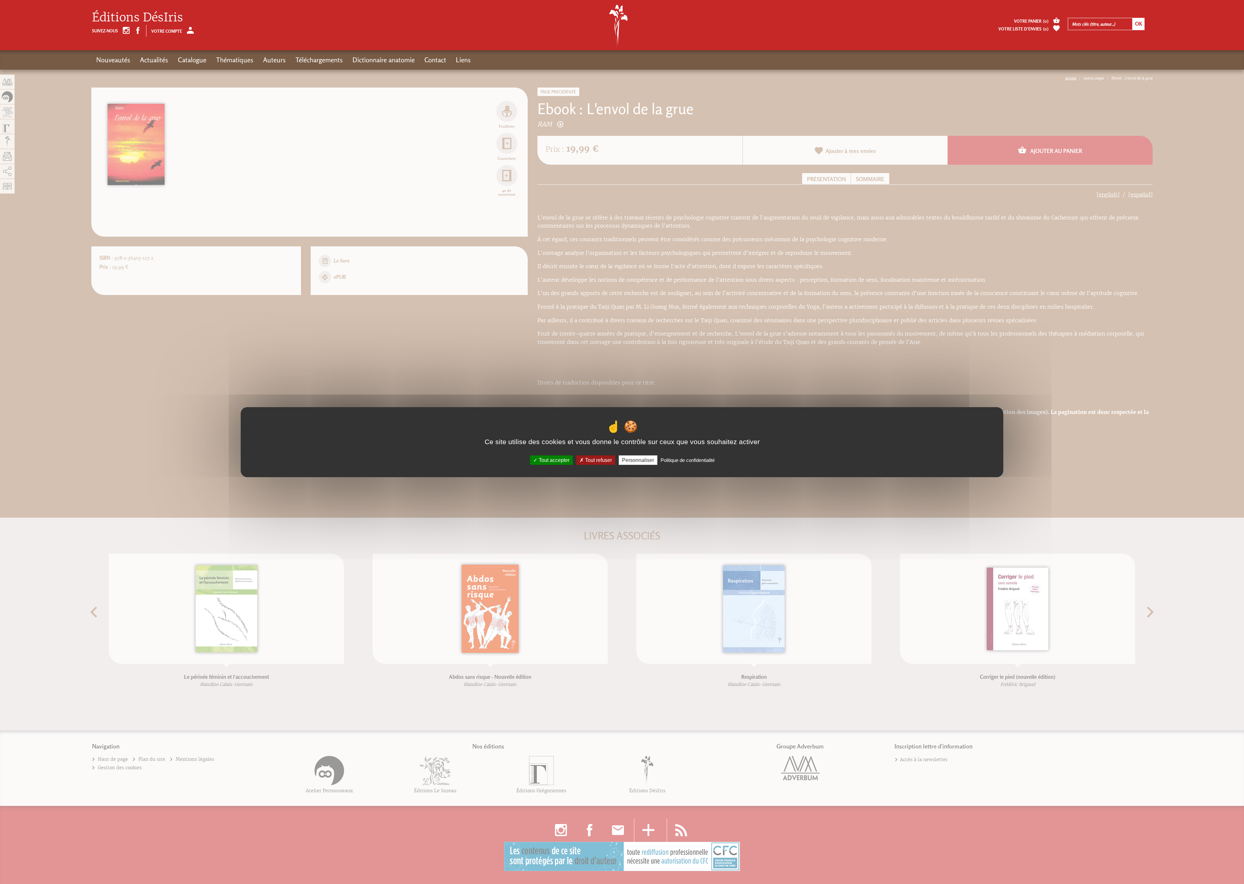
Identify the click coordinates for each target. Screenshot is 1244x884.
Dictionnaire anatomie (383, 60)
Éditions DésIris (137, 17)
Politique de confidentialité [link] (688, 460)
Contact (435, 60)
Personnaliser (638, 460)
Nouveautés (113, 60)
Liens (463, 60)
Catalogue (192, 60)
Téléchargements (319, 60)
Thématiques (234, 60)
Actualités (154, 60)
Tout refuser (598, 460)
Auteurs (274, 60)
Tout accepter (553, 460)
